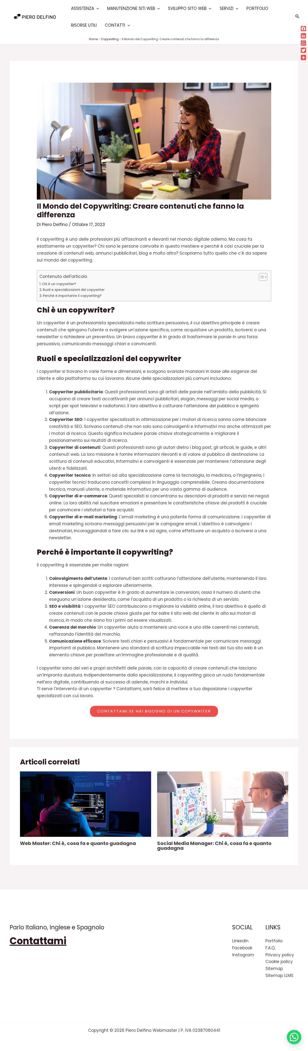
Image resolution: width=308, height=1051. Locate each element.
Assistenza (82, 8)
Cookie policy (279, 961)
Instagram (243, 955)
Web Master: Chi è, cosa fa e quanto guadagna (78, 843)
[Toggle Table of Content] (260, 277)
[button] (96, 8)
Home (93, 39)
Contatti (115, 25)
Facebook (242, 948)
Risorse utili (84, 25)
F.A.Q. (270, 948)
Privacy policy (279, 955)
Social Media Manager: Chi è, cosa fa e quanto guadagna (214, 845)
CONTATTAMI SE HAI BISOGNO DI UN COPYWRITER (154, 711)
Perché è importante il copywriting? (72, 296)
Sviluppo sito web (187, 8)
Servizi (226, 8)
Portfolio (257, 8)
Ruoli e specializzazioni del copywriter (74, 290)
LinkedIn (240, 941)
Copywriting (110, 39)
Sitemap (274, 968)
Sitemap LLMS (279, 975)
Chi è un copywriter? (59, 284)
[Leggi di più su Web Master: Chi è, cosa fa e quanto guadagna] (85, 804)
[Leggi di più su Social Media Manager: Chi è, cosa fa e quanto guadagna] (222, 804)
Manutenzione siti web (131, 8)
